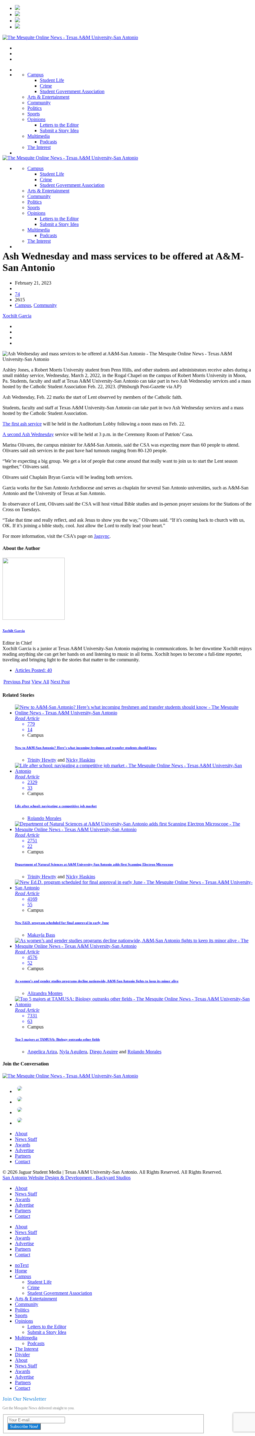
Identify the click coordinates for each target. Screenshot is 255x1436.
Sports (33, 113)
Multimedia (38, 136)
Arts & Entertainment (48, 97)
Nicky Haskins (80, 760)
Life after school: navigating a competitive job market (56, 806)
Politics (34, 108)
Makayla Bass (41, 935)
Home (21, 1270)
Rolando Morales (44, 818)
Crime (46, 85)
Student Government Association (72, 91)
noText (22, 1265)
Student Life (52, 80)
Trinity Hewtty (41, 760)
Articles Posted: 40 (33, 670)
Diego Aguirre (104, 1051)
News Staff (26, 1139)
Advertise (24, 1150)
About (21, 1133)
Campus (35, 74)
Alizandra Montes (45, 993)
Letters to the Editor (59, 125)
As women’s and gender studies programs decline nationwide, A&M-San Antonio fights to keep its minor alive (96, 981)
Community (39, 102)
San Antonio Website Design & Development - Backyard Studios (66, 1177)
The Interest (39, 147)
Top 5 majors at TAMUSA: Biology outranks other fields (57, 1039)
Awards (22, 1144)
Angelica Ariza (42, 1051)
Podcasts (48, 141)
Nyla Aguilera (73, 1051)
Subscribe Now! (24, 1426)
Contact (22, 1161)
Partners (23, 1156)
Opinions (36, 119)
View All (40, 681)
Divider (22, 1354)
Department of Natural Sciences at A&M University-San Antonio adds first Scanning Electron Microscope (94, 864)
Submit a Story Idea (59, 130)
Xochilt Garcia (16, 315)
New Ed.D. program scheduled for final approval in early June (62, 923)
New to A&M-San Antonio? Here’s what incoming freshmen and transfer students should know (86, 748)
